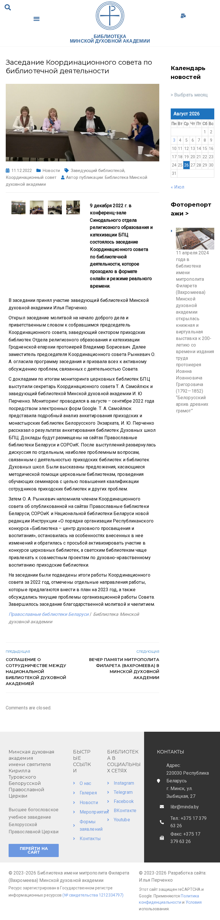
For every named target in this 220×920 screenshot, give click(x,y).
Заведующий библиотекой (97, 170)
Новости (51, 170)
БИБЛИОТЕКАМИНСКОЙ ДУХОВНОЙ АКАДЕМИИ (110, 38)
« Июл (177, 187)
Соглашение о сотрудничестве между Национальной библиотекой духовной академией (36, 671)
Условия (194, 902)
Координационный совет (31, 177)
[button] (7, 7)
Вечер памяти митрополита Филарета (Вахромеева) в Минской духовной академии (124, 668)
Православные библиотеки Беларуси (49, 614)
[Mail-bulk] (183, 15)
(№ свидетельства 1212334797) (92, 895)
